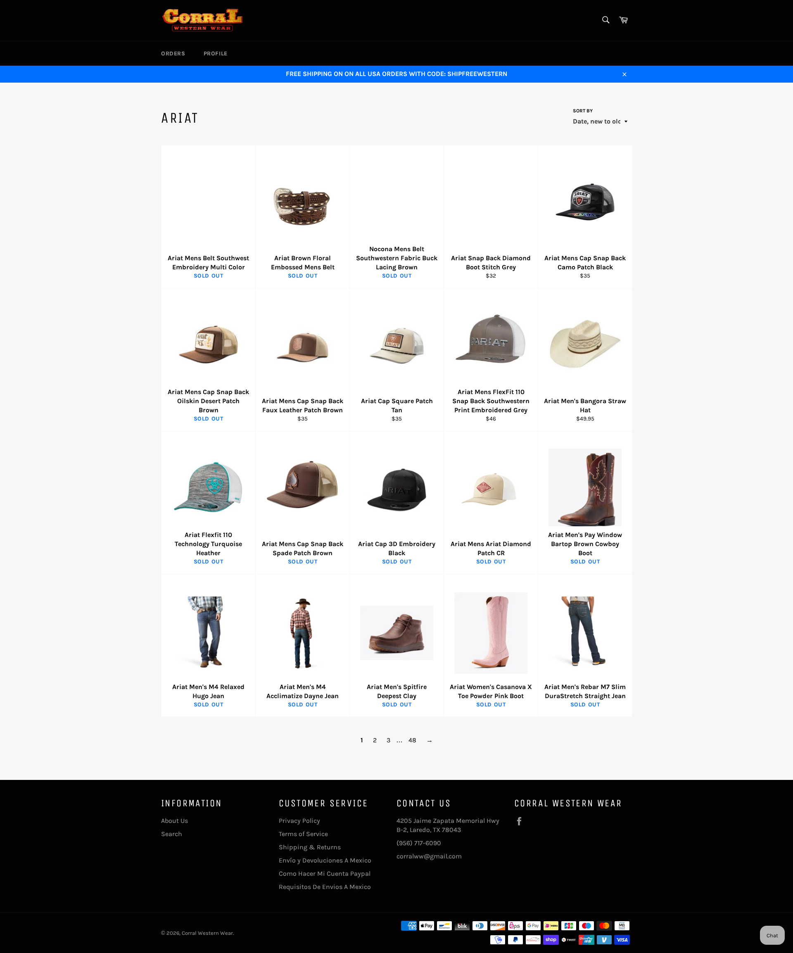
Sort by (583, 111)
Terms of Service (303, 834)
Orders (173, 53)
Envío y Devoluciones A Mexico (325, 860)
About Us (174, 821)
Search (171, 834)
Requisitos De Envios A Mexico (325, 887)
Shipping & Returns (310, 847)
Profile (216, 53)
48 (412, 740)
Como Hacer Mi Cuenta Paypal (324, 873)
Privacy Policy (299, 821)
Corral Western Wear (207, 933)
